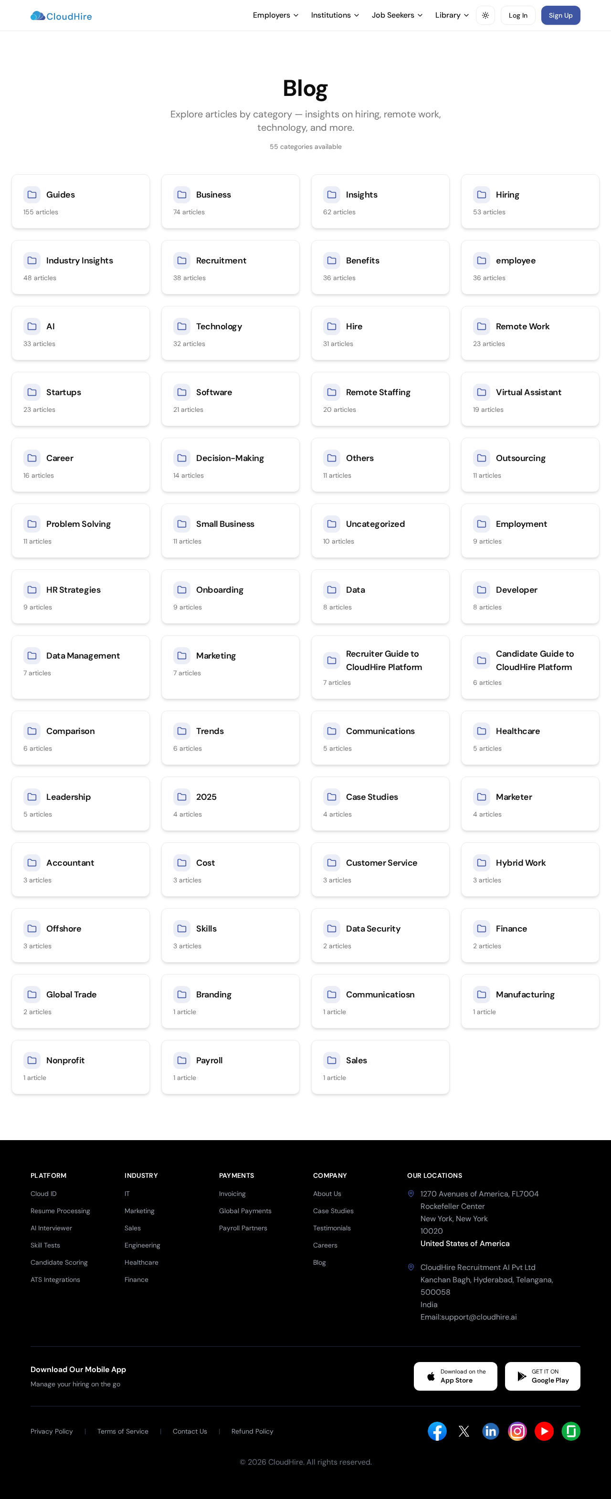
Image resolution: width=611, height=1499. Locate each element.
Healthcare (141, 1262)
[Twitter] (464, 1431)
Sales (133, 1228)
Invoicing (232, 1193)
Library (448, 15)
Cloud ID (44, 1193)
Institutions (331, 15)
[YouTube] (544, 1431)
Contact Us (190, 1431)
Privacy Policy (52, 1431)
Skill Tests (45, 1245)
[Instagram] (517, 1431)
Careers (325, 1245)
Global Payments (245, 1210)
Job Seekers (393, 15)
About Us (327, 1193)
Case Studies (333, 1210)
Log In (518, 15)
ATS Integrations (55, 1279)
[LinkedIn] (490, 1431)
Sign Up (561, 15)
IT (127, 1193)
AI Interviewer (51, 1228)
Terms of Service (122, 1431)
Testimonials (332, 1228)
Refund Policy (253, 1431)
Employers (271, 15)
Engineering (142, 1245)
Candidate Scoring (59, 1262)
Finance (136, 1279)
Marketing (140, 1210)
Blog (319, 1262)
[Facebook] (437, 1431)
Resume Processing (60, 1210)
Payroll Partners (243, 1228)
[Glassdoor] (570, 1431)
